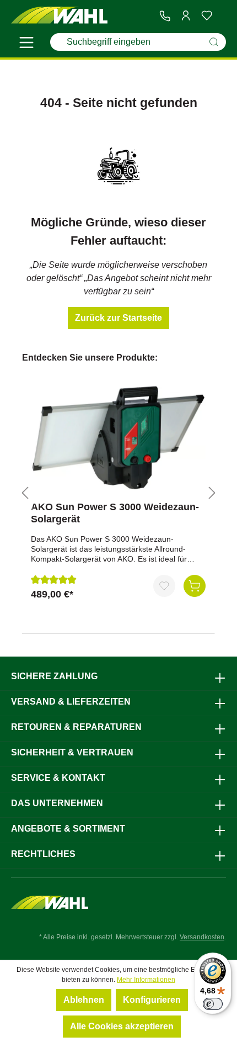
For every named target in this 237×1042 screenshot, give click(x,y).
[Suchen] (214, 42)
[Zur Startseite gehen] (59, 16)
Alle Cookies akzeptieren (122, 1026)
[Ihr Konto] (185, 15)
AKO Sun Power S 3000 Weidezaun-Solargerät (115, 513)
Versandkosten (202, 937)
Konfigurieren (152, 999)
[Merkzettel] (206, 15)
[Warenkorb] (221, 16)
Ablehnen (83, 999)
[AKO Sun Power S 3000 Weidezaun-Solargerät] (118, 437)
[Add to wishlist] (164, 586)
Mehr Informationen (146, 979)
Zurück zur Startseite (118, 317)
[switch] (213, 1004)
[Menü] (26, 44)
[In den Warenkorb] (195, 586)
